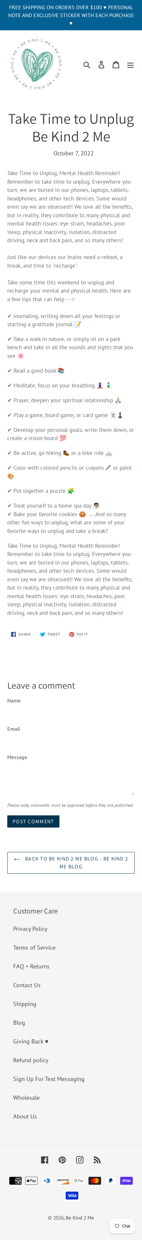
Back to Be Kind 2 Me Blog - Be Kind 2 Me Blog (76, 862)
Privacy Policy (30, 929)
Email (13, 729)
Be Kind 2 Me (80, 1218)
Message (17, 757)
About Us (25, 1116)
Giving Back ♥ (31, 1041)
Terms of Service (34, 947)
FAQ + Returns (31, 966)
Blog (19, 1022)
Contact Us (27, 985)
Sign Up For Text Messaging (49, 1079)
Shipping (24, 1004)
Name (13, 700)
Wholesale (26, 1097)
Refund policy (30, 1060)
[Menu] (130, 64)
